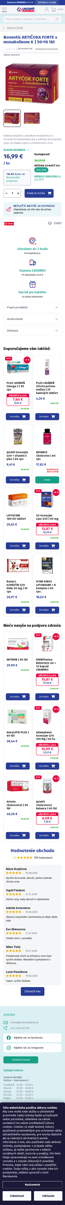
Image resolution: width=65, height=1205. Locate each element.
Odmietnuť (17, 1196)
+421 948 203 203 (19, 1028)
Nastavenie (32, 1184)
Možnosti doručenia (47, 178)
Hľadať (57, 19)
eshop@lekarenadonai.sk (24, 1022)
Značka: (11, 55)
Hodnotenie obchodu (32, 850)
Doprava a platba (46, 2)
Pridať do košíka (36, 193)
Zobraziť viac (32, 991)
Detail (47, 480)
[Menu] (4, 9)
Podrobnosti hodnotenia (46, 49)
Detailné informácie (14, 150)
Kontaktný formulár (21, 1060)
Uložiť (10, 223)
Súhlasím (48, 1196)
